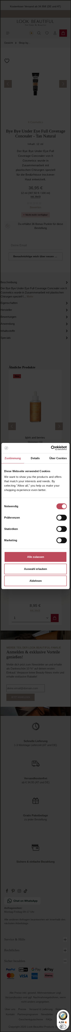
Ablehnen (35, 580)
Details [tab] (35, 458)
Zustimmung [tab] (13, 458)
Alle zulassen (35, 556)
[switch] (61, 518)
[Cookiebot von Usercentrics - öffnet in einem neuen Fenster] (51, 448)
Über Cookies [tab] (58, 458)
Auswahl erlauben (35, 568)
